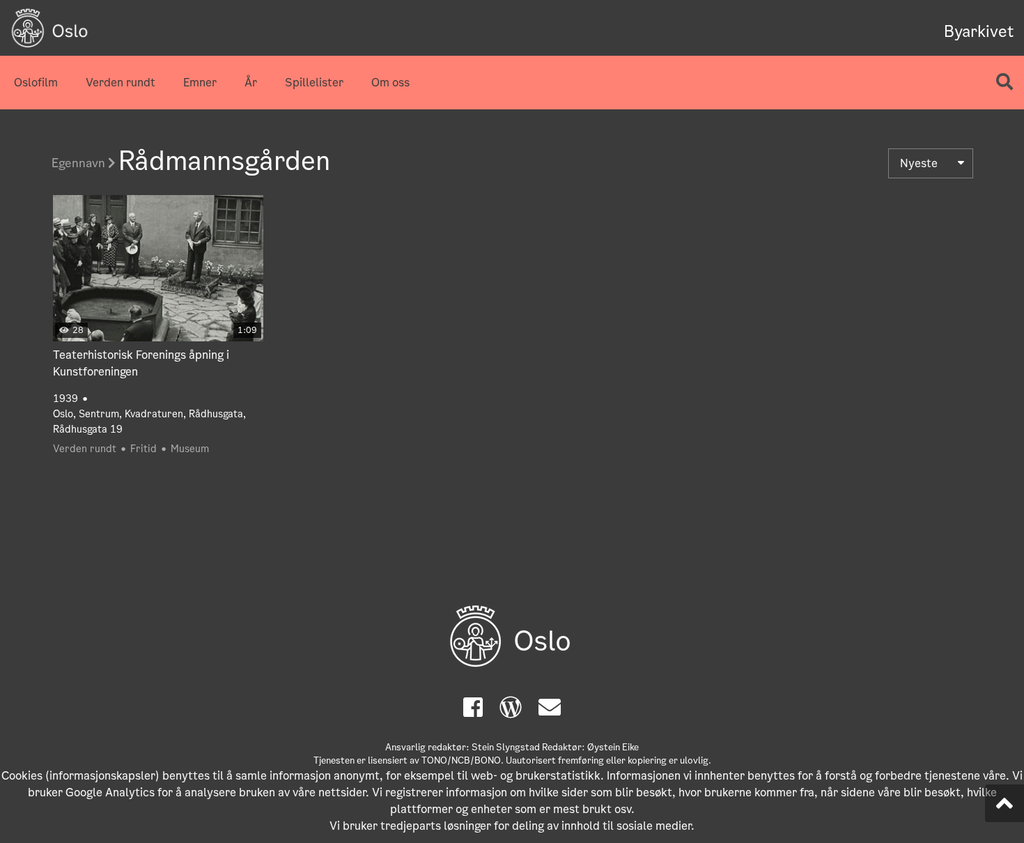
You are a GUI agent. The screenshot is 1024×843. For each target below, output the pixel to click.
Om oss (390, 83)
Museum (190, 449)
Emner (200, 83)
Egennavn (80, 163)
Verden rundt (120, 83)
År (251, 83)
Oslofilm (36, 83)
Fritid (143, 449)
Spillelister (314, 83)
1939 (65, 398)
